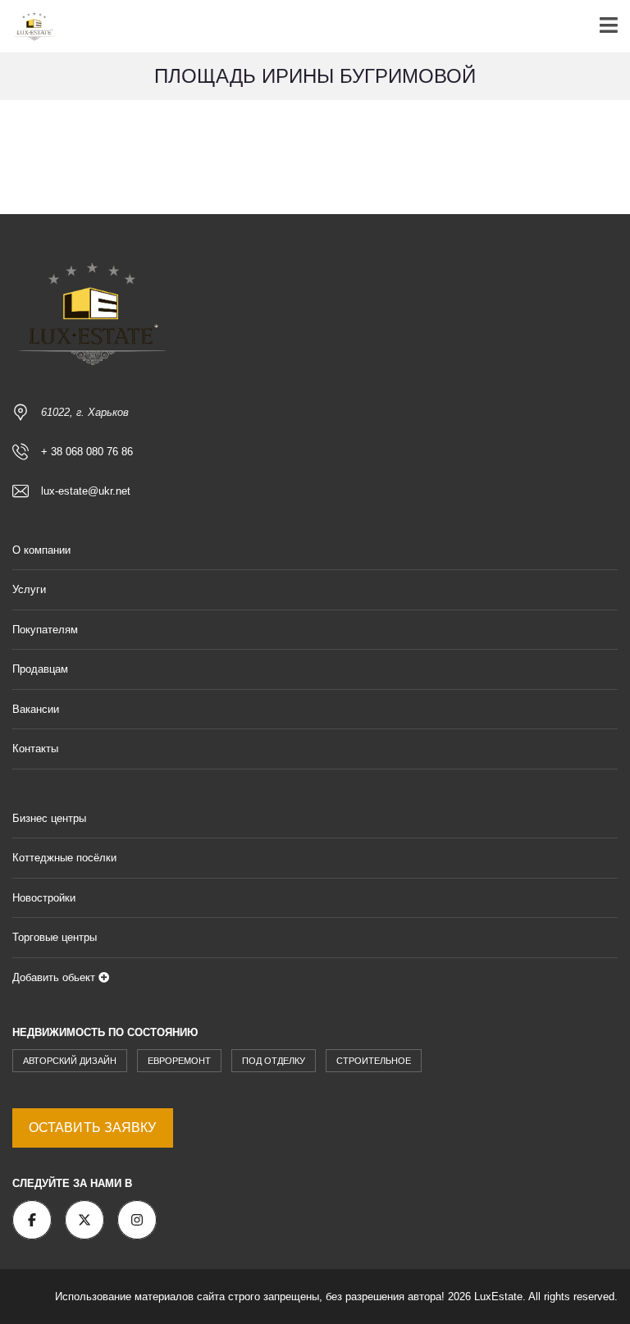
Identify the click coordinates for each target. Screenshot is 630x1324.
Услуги (29, 589)
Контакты (35, 748)
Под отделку (273, 1061)
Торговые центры (54, 937)
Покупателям (45, 629)
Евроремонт (179, 1061)
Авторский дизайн (69, 1061)
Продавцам (40, 669)
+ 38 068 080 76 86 (87, 451)
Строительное (373, 1061)
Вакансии (35, 709)
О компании (41, 550)
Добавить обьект (55, 977)
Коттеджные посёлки (64, 857)
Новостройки (43, 898)
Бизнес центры (49, 818)
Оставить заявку (93, 1128)
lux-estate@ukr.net (85, 491)
